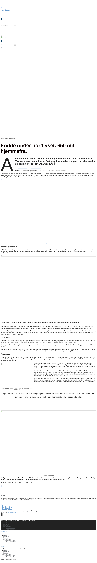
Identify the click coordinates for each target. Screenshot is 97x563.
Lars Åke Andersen (22, 168)
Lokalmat (5, 525)
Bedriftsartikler (7, 526)
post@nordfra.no (12, 512)
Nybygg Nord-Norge (11, 529)
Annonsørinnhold (10, 528)
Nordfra (3, 495)
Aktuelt (5, 523)
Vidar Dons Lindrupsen (36, 168)
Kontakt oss (6, 524)
